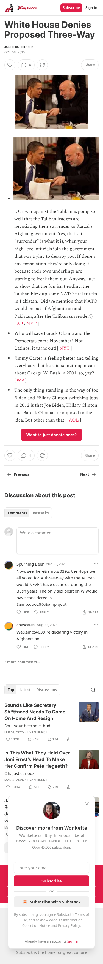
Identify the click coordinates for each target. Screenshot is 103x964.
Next (84, 474)
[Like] (9, 64)
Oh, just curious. (19, 773)
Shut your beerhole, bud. (27, 725)
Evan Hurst (37, 732)
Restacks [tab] (41, 512)
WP (20, 380)
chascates (25, 625)
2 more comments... (22, 661)
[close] (87, 803)
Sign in (91, 7)
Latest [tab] (25, 689)
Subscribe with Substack (55, 902)
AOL (74, 420)
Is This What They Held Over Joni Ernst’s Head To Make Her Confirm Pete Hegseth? (37, 759)
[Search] (93, 689)
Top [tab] (11, 689)
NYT (31, 323)
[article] (51, 722)
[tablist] (28, 512)
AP (19, 323)
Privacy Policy (69, 925)
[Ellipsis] (95, 563)
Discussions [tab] (46, 689)
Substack (24, 952)
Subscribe (71, 7)
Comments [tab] (17, 512)
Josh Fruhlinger (18, 47)
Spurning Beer (30, 564)
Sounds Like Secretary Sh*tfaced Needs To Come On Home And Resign (34, 711)
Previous (21, 474)
